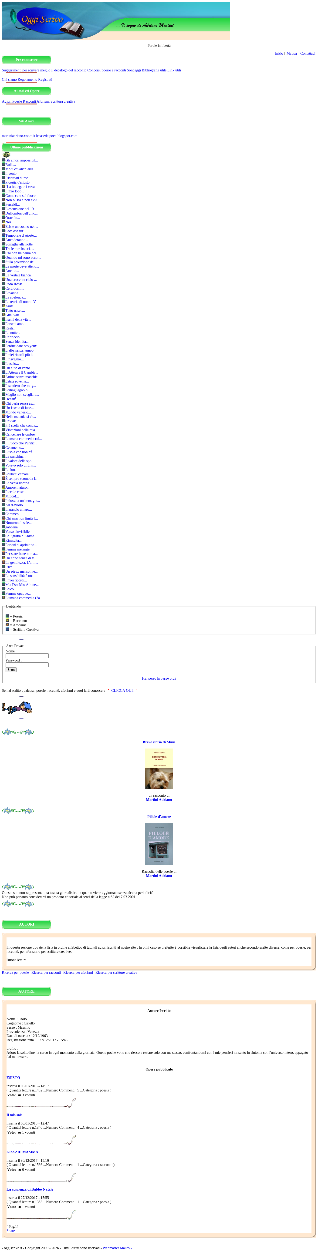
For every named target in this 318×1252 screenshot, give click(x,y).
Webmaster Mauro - (117, 1248)
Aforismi (43, 101)
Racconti (29, 101)
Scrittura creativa (63, 101)
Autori (6, 101)
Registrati (45, 79)
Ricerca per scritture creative (116, 972)
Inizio (279, 53)
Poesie (17, 101)
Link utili (174, 70)
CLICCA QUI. (122, 690)
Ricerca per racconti (46, 972)
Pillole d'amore (159, 817)
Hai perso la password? (159, 678)
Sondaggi (134, 70)
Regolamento (27, 79)
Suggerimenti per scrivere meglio (26, 70)
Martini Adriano (159, 800)
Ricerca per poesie (15, 972)
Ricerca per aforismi (78, 972)
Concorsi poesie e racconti (106, 70)
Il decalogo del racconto (68, 70)
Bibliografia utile (154, 70)
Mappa (292, 53)
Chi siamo (9, 79)
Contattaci (308, 53)
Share (11, 1231)
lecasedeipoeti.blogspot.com (56, 136)
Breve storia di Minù (159, 742)
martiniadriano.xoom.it (18, 136)
